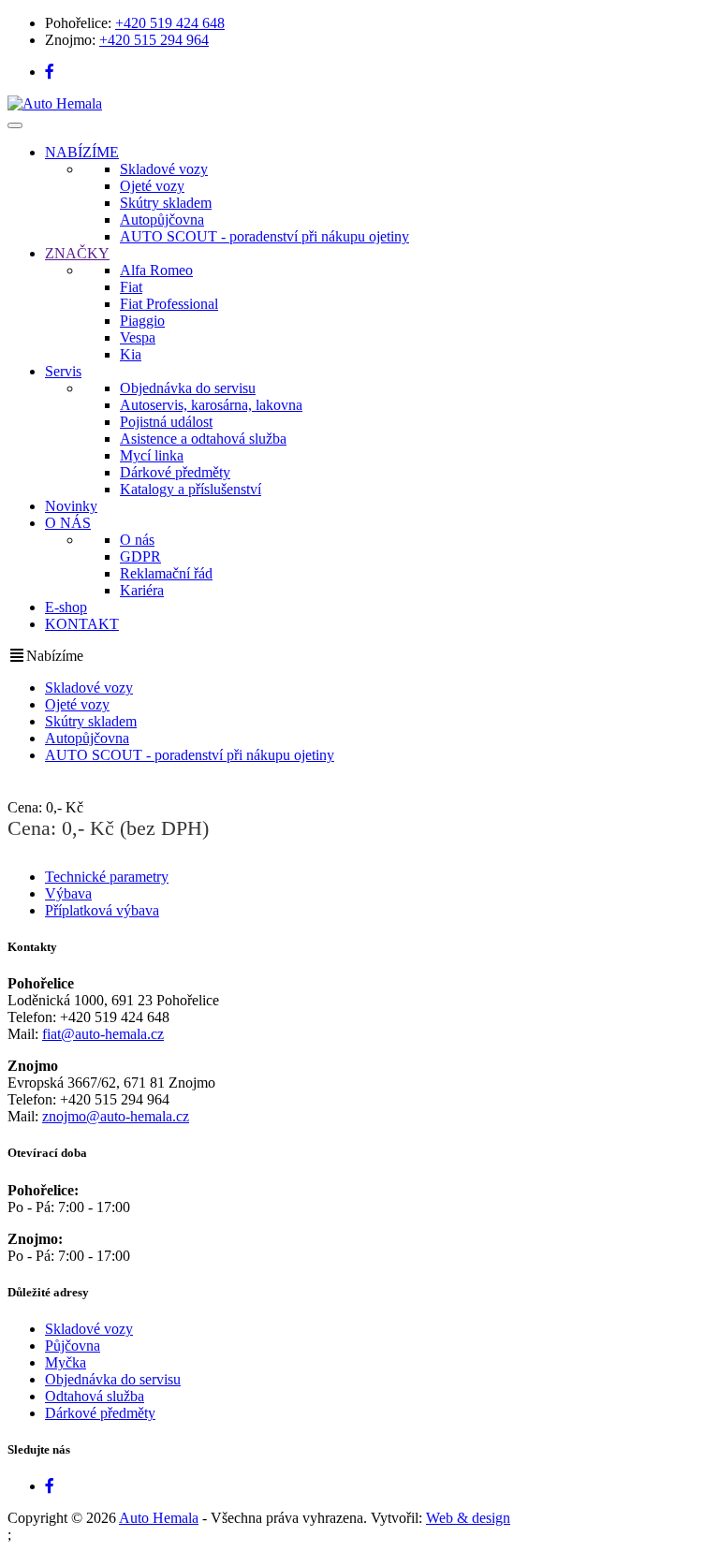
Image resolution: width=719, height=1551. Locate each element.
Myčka (65, 1362)
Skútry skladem (166, 203)
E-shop (66, 607)
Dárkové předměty (175, 472)
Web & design (468, 1518)
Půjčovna (72, 1345)
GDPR (140, 556)
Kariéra (142, 590)
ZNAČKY (77, 253)
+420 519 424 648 (170, 23)
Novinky (71, 506)
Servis (63, 371)
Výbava (68, 893)
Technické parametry (107, 877)
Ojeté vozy (152, 186)
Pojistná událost (166, 422)
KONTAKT (82, 624)
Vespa (137, 337)
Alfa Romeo (156, 270)
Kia (130, 354)
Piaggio (142, 321)
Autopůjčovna (162, 219)
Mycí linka (151, 455)
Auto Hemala (158, 1518)
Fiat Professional (169, 304)
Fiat (131, 287)
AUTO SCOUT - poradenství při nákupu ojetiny (264, 236)
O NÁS (68, 523)
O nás (137, 540)
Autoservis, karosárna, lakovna (211, 405)
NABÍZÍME (82, 152)
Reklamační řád (166, 573)
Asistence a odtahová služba (203, 438)
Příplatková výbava (102, 910)
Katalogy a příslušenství (190, 489)
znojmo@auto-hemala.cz (115, 1116)
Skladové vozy (164, 169)
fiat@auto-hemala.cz (103, 1034)
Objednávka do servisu (188, 388)
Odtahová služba (94, 1396)
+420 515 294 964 (154, 40)
